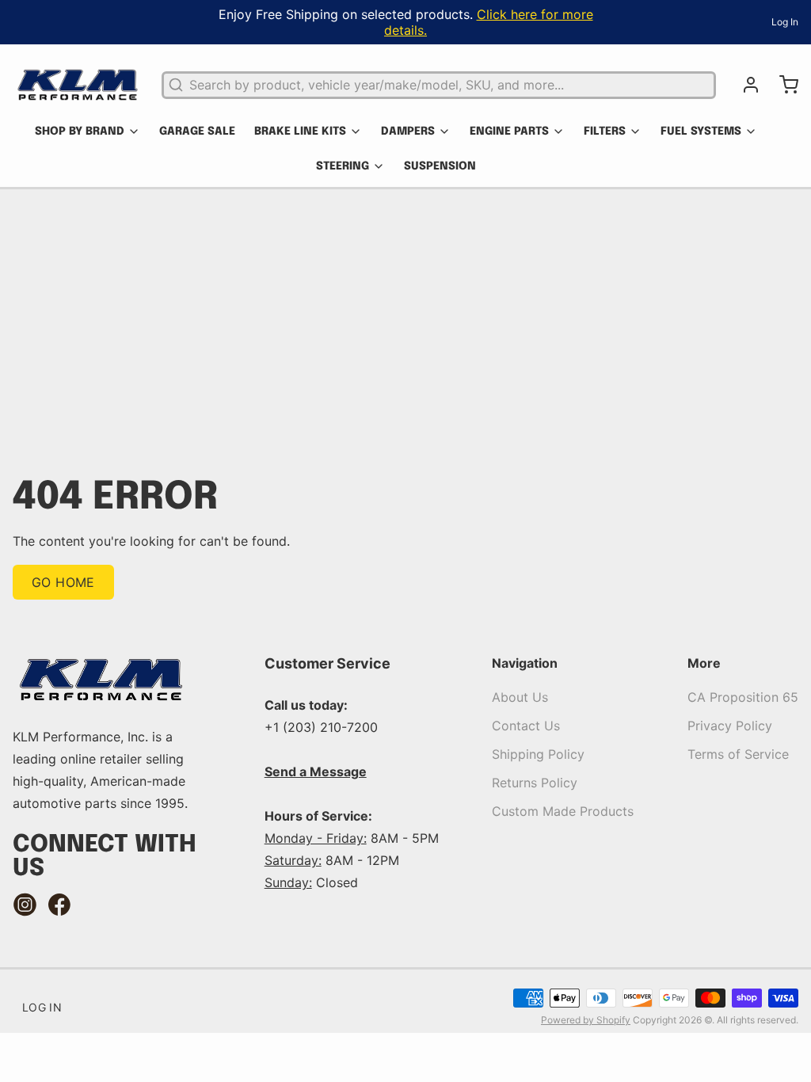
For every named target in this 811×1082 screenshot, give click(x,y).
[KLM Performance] (78, 85)
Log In (784, 22)
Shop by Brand (79, 131)
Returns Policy (534, 783)
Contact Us (526, 725)
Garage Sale (197, 131)
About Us (520, 697)
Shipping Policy (538, 754)
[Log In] (744, 84)
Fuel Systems (701, 131)
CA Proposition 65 (742, 697)
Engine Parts (509, 131)
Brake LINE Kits (300, 131)
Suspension (440, 166)
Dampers (408, 131)
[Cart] (782, 84)
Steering (342, 166)
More (704, 663)
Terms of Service (738, 754)
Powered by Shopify (585, 1020)
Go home (63, 582)
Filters (605, 131)
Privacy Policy (729, 725)
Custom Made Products (563, 811)
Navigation (525, 663)
